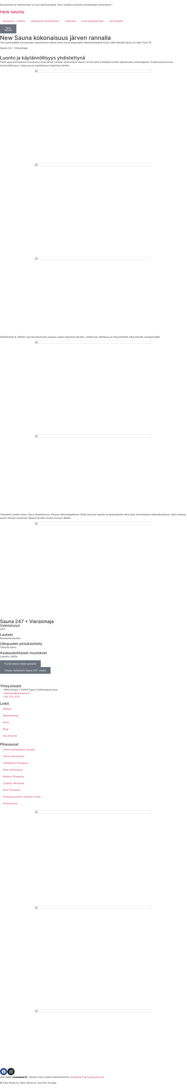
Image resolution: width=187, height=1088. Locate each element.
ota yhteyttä (116, 20)
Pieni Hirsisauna (11, 789)
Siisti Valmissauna (12, 769)
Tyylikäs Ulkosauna (13, 783)
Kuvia (6, 722)
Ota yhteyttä (10, 735)
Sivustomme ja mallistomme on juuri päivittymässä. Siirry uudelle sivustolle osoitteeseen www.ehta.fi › (56, 4)
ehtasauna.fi (77, 1077)
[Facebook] (3, 1071)
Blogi (5, 729)
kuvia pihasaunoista (92, 20)
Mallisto (7, 708)
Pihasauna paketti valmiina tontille (22, 796)
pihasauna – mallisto (14, 20)
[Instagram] (11, 1071)
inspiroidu (70, 20)
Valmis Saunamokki (13, 756)
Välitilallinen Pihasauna (15, 763)
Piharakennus (10, 803)
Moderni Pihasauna (13, 776)
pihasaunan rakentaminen (45, 20)
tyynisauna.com (95, 1077)
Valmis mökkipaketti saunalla (19, 749)
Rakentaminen (10, 715)
